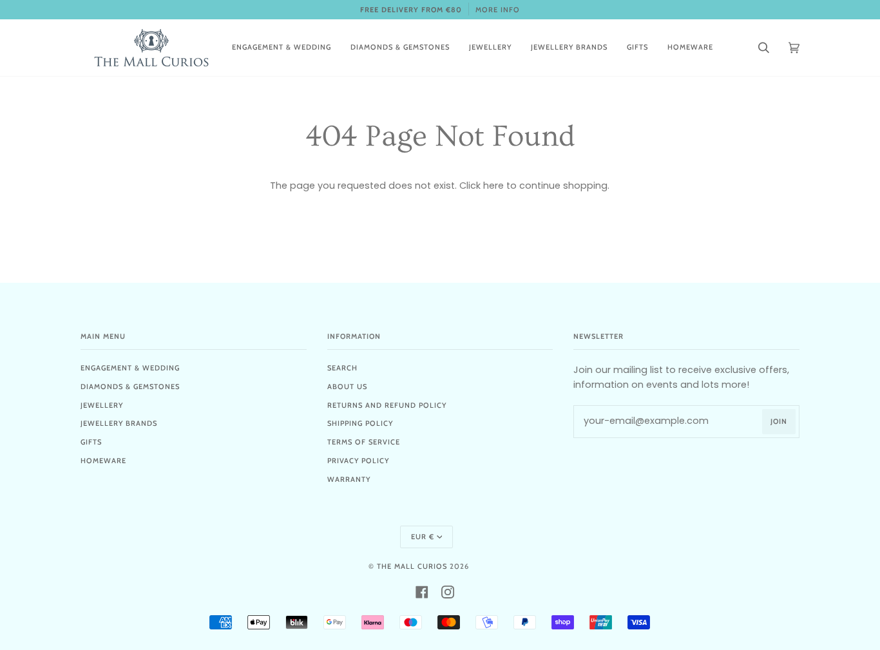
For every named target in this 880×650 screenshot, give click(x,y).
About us (347, 386)
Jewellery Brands (119, 423)
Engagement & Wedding (130, 367)
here (493, 185)
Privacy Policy (358, 460)
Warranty (348, 479)
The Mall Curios (412, 566)
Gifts (91, 441)
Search (342, 367)
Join (778, 421)
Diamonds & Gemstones (130, 386)
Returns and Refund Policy (386, 405)
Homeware (103, 460)
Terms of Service (363, 441)
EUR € (422, 536)
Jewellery (102, 405)
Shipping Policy (360, 423)
